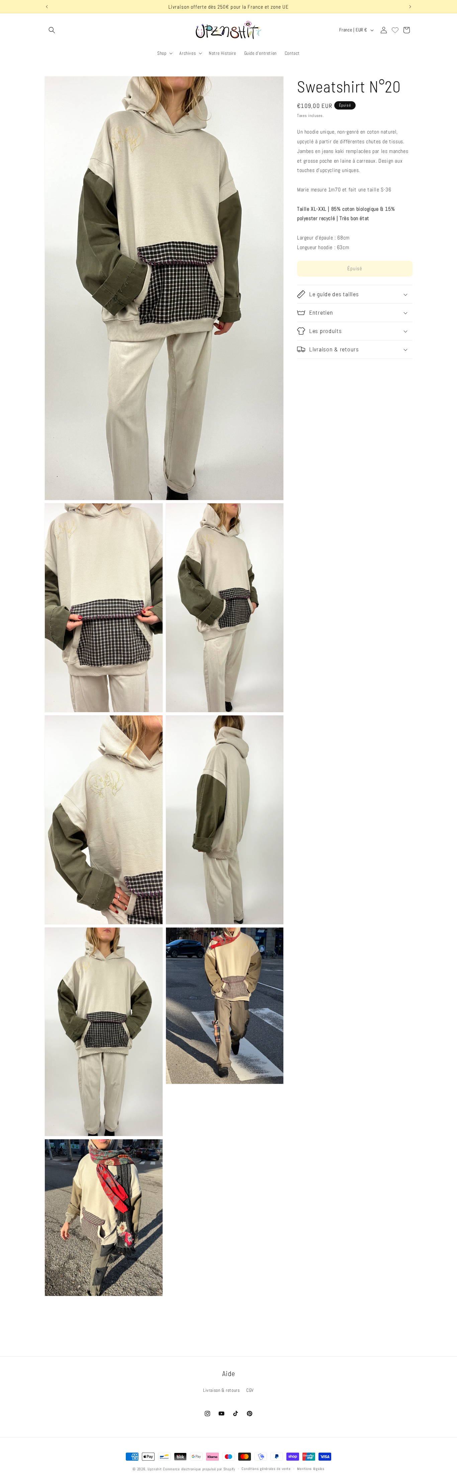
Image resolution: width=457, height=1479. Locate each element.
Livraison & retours (221, 1390)
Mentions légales (310, 1468)
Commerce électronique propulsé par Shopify (199, 1469)
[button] (51, 30)
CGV (250, 1390)
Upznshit (155, 1469)
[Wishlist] (395, 30)
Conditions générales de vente (266, 1468)
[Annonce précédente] (46, 6)
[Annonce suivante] (410, 6)
